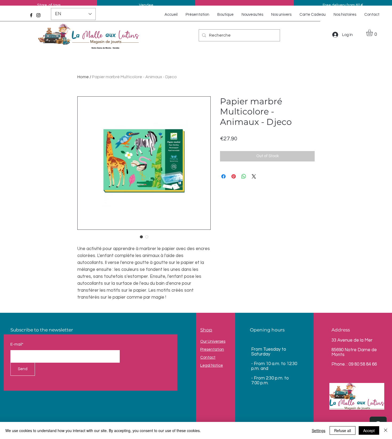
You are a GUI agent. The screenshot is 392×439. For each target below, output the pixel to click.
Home (83, 77)
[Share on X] (254, 176)
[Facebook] (31, 15)
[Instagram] (38, 15)
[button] (373, 32)
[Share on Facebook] (223, 176)
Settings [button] (318, 430)
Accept (369, 430)
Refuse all (342, 430)
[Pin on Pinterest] (233, 176)
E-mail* (16, 344)
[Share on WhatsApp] (244, 176)
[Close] (385, 430)
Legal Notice (211, 365)
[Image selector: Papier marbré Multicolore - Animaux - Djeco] (141, 236)
